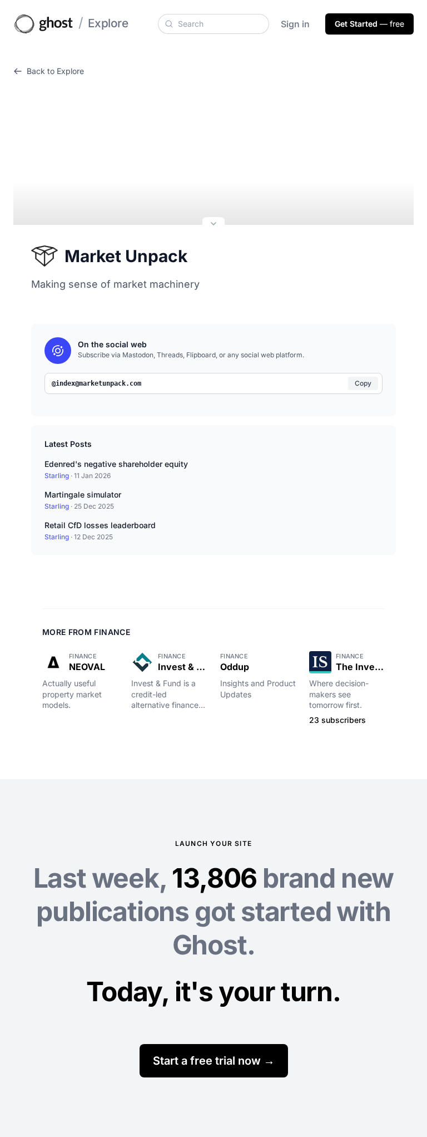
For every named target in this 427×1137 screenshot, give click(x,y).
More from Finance (86, 632)
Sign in (295, 23)
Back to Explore (55, 71)
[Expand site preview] (213, 225)
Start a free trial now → (214, 1060)
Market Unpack (125, 256)
